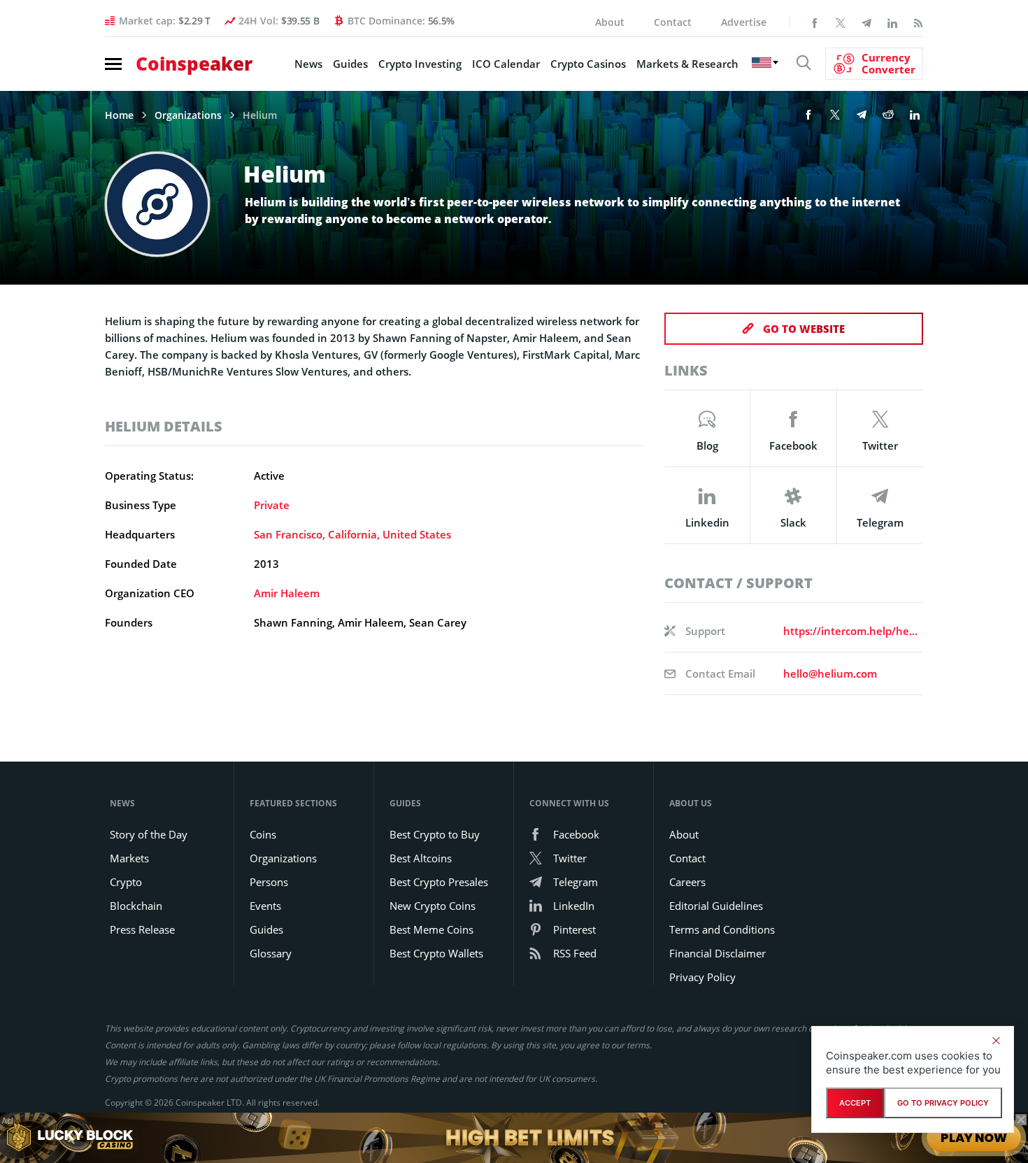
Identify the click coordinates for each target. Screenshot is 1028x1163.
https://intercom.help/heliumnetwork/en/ (850, 631)
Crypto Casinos (588, 64)
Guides (350, 64)
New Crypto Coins (433, 906)
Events (265, 906)
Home (119, 115)
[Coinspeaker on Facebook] (815, 22)
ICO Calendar (506, 64)
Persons (269, 882)
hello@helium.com (830, 673)
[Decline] (996, 1041)
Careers (687, 882)
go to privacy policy (943, 1103)
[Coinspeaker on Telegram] (866, 22)
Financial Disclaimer (717, 953)
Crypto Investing (420, 64)
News (308, 64)
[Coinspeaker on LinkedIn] (892, 22)
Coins (263, 834)
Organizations (188, 115)
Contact (673, 22)
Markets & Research (687, 64)
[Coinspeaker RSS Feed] (918, 22)
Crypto (126, 882)
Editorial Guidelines (716, 906)
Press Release (142, 929)
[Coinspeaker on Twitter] (840, 22)
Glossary (271, 953)
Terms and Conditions (722, 929)
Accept (855, 1103)
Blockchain (136, 906)
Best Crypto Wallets (436, 953)
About (609, 22)
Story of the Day (148, 834)
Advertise (743, 22)
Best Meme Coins (431, 929)
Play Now (973, 1136)
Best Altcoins (421, 858)
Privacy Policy (702, 977)
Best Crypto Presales (439, 882)
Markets (129, 858)
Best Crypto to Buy (435, 834)
